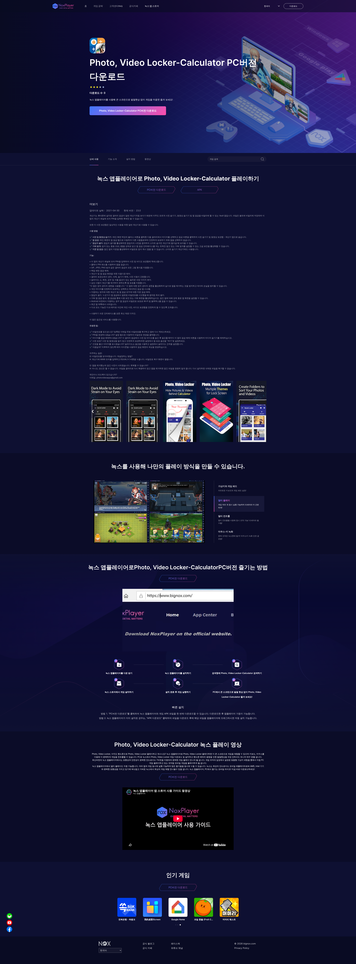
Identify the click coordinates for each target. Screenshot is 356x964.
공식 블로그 (148, 943)
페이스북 (175, 943)
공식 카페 (147, 948)
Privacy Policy (241, 948)
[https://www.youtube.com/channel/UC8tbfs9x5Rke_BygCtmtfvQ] (9, 922)
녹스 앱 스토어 (152, 6)
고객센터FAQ (116, 6)
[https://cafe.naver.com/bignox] (9, 916)
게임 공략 (98, 6)
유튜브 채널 (177, 948)
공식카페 (133, 6)
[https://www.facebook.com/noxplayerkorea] (9, 929)
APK (199, 189)
